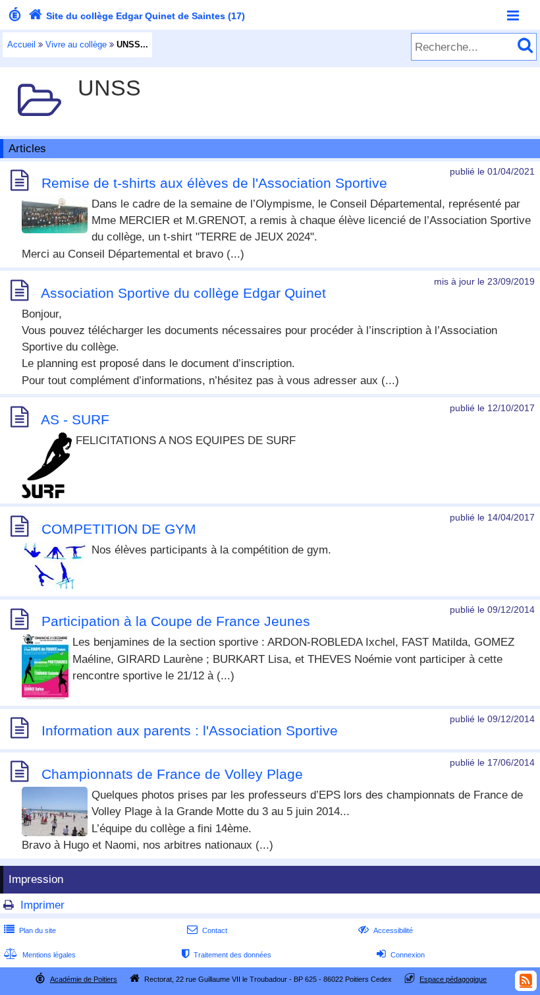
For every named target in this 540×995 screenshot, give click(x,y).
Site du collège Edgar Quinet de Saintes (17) (136, 16)
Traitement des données (226, 955)
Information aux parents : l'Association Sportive (189, 730)
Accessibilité (385, 930)
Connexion (401, 955)
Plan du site (30, 930)
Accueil (21, 44)
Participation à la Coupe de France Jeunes (175, 621)
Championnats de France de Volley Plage (172, 774)
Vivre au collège (76, 44)
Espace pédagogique (453, 979)
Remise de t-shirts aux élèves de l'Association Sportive (214, 182)
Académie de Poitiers (83, 979)
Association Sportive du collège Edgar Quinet (183, 292)
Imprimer (42, 905)
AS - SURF (75, 419)
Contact (207, 930)
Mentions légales (40, 955)
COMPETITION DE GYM (118, 528)
